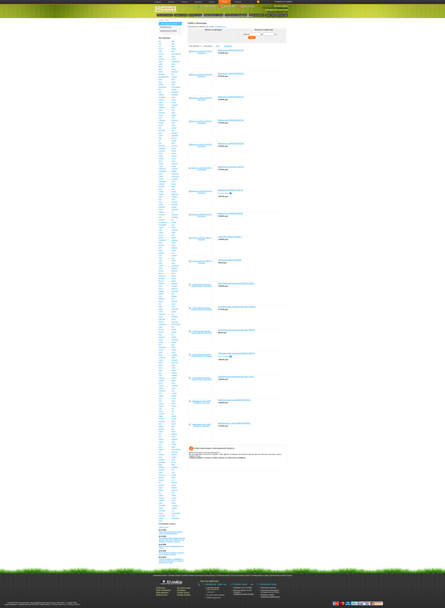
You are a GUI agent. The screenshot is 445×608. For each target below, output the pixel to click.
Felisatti (174, 153)
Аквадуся (174, 454)
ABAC (173, 41)
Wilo (173, 429)
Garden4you (162, 168)
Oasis (160, 306)
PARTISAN (162, 319)
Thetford (161, 403)
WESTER (161, 429)
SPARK (174, 370)
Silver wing (175, 360)
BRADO (161, 84)
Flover (160, 161)
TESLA (173, 398)
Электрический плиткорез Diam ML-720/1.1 (236, 377)
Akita (173, 46)
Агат (160, 452)
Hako (173, 189)
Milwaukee (174, 283)
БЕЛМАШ (161, 459)
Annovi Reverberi (176, 54)
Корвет (174, 477)
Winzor (173, 431)
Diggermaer (162, 120)
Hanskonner (175, 194)
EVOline (174, 150)
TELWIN (174, 395)
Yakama (161, 439)
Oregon (174, 311)
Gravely (161, 179)
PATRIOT (161, 321)
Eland (160, 138)
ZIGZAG (174, 444)
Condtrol (174, 99)
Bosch (173, 79)
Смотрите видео (223, 193)
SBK (173, 344)
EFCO (160, 133)
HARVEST (174, 196)
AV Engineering (176, 61)
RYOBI (161, 342)
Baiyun (161, 66)
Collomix (161, 99)
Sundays (161, 385)
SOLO (160, 367)
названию (228, 46)
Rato (173, 327)
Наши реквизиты (162, 592)
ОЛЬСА (161, 495)
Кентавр (161, 477)
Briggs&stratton (176, 87)
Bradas (174, 82)
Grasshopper (175, 176)
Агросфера (175, 452)
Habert (173, 186)
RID (173, 334)
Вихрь (173, 462)
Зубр (173, 472)
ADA (160, 43)
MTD (160, 296)
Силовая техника (195, 15)
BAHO (173, 64)
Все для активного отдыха (240, 575)
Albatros (174, 48)
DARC (160, 110)
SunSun (161, 388)
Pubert (160, 327)
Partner (174, 319)
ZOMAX (161, 449)
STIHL (173, 383)
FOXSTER (175, 163)
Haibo (160, 189)
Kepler (160, 242)
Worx (160, 436)
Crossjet (174, 102)
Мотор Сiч (174, 490)
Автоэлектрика (176, 449)
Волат (160, 464)
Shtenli (173, 357)
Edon (173, 130)
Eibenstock (175, 133)
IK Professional (163, 222)
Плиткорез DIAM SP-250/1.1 (230, 237)
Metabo (174, 281)
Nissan (161, 301)
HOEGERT (175, 204)
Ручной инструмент (256, 15)
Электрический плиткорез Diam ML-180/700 (236, 330)
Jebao (160, 230)
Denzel (161, 115)
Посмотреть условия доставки (244, 594)
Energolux (174, 145)
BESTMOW (175, 71)
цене (217, 46)
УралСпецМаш (176, 513)
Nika (173, 298)
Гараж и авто (270, 15)
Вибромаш (162, 462)
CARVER (161, 94)
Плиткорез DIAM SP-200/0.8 (230, 260)
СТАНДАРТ (162, 505)
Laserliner (174, 255)
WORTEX (174, 434)
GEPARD (174, 171)
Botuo (160, 82)
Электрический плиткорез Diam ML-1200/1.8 (237, 307)
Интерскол (162, 475)
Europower (162, 150)
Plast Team (175, 321)
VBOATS (174, 416)
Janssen (161, 227)
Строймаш (175, 505)
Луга (173, 480)
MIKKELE (161, 283)
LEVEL (173, 260)
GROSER (161, 184)
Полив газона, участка (278, 575)
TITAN (173, 403)
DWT (173, 122)
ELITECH (174, 138)
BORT (160, 79)
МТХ (160, 492)
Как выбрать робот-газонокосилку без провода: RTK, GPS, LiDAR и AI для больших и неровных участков (172, 539)
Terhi (160, 398)
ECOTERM (162, 130)
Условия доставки (183, 595)
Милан (161, 487)
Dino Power (175, 120)
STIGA (161, 383)
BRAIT (173, 84)
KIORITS (161, 245)
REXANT (174, 332)
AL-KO (161, 48)
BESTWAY (162, 74)
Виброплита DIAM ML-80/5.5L (230, 190)
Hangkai (161, 194)
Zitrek (160, 446)
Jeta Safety (175, 230)
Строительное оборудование (236, 15)
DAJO (173, 107)
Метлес (174, 485)
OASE (173, 304)
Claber (173, 97)
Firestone (161, 158)
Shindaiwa (174, 355)
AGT (160, 46)
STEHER (174, 378)
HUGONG (162, 214)
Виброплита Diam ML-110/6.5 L (231, 167)
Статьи (289, 575)
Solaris (173, 365)
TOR (160, 408)
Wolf (160, 434)
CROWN (161, 105)
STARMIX (174, 375)
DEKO (173, 112)
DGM (160, 117)
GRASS (161, 176)
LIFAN (160, 263)
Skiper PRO (175, 362)
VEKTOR (161, 418)
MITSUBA (174, 286)
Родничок (161, 500)
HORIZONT (175, 209)
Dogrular (161, 122)
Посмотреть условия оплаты (270, 597)
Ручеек (174, 500)
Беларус (174, 457)
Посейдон (162, 498)
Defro (173, 110)
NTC (160, 304)
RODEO (174, 337)
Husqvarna (175, 214)
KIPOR (173, 245)
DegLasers (162, 112)
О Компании (160, 588)
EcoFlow (174, 128)
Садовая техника (180, 15)
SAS (160, 344)
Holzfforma (162, 207)
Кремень (161, 480)
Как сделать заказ (183, 588)
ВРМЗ (173, 464)
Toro (173, 408)
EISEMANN (175, 135)
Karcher (161, 237)
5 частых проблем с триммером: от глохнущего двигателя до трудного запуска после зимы (171, 560)
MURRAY (174, 296)
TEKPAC (161, 395)
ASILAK (174, 59)
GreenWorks (162, 181)
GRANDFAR (175, 173)
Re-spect (161, 329)
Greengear (175, 179)
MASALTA (174, 270)
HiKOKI (161, 204)
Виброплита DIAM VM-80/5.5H (231, 97)
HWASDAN (175, 217)
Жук (173, 469)
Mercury (174, 278)
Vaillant (161, 416)
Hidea (160, 202)
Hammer (174, 191)
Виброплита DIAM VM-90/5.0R (231, 74)
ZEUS (160, 444)
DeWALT (174, 115)
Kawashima (175, 240)
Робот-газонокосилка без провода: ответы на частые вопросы (171, 532)
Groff (173, 181)
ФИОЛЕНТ (162, 515)
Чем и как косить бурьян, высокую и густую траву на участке (171, 553)
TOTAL (161, 411)
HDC (160, 199)
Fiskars (174, 158)
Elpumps (174, 140)
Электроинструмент (164, 15)
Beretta (161, 71)
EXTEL (161, 153)
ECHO (173, 125)
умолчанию (208, 46)
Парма (173, 495)
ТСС (173, 510)
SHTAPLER (162, 357)
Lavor (173, 258)
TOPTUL (174, 406)
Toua (173, 411)
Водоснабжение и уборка (213, 15)
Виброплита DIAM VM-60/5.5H (231, 120)
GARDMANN (162, 171)
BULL (160, 92)
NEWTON (161, 298)
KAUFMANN (162, 240)
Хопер (173, 515)
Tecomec (174, 393)
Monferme (174, 288)
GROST (174, 184)
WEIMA (174, 424)
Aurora (161, 61)
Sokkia (161, 365)
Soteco (173, 367)
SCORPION (162, 347)
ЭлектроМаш (175, 518)
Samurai (174, 342)
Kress (173, 253)
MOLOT (161, 288)
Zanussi (161, 441)
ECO (160, 128)
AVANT (161, 64)
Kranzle (174, 250)
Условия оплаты (183, 592)
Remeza (161, 332)
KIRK (160, 247)
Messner (161, 281)
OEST (173, 306)
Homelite (174, 207)
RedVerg (174, 329)
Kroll (160, 255)
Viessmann (162, 421)
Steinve (174, 380)
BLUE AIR (174, 76)
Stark (160, 375)
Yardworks (175, 439)
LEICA (160, 260)
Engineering (162, 148)
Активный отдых (165, 27)
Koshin (161, 250)
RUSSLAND (175, 339)
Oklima (161, 309)
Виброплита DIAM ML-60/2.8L (230, 213)
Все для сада (282, 15)
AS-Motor (161, 59)
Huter (160, 217)
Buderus (174, 89)
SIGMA (161, 360)
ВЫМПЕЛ (161, 467)
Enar (160, 143)
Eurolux (174, 148)
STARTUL (161, 378)
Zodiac (173, 446)
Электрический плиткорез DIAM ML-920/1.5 (236, 353)
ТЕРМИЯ (174, 508)
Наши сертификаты (163, 590)
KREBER (161, 253)
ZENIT (173, 441)
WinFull (161, 431)
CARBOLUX (175, 92)
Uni (172, 413)
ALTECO (161, 54)
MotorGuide (175, 291)
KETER (174, 242)
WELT (173, 426)
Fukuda (174, 166)
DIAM (167, 20)
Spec (160, 372)
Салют (161, 503)
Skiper (160, 362)
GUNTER (161, 186)
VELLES (174, 418)
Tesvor (173, 401)
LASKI (160, 258)
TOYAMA (161, 413)
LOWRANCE (175, 265)
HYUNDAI (161, 219)
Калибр (174, 475)
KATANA (174, 237)
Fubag (160, 166)
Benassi (174, 69)
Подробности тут (220, 26)
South (160, 370)
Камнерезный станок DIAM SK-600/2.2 (234, 423)
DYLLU (161, 125)
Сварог (174, 503)
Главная (161, 20)
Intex (173, 224)
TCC (160, 393)
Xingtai (173, 436)
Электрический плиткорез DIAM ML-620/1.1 (236, 283)
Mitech (160, 286)
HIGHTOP (174, 202)
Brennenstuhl (162, 87)
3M (160, 41)
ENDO (173, 143)
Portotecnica (162, 324)
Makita (160, 268)
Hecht (173, 199)
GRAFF (161, 173)
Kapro (173, 235)
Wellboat (161, 426)
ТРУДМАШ (162, 510)
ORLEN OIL (162, 314)
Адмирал (161, 454)
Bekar (160, 69)
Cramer (161, 102)
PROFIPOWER (176, 324)
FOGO (173, 161)
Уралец (161, 513)
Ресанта (174, 498)
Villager (174, 421)
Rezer (160, 334)
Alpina (160, 51)
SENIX (160, 355)
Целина (161, 518)
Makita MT (174, 268)
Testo (160, 401)
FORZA (161, 163)
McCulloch (162, 278)
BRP (160, 89)
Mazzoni (174, 276)
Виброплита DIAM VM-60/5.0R (231, 144)
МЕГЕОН (161, 485)
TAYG (173, 390)
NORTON (174, 301)
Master (173, 273)
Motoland (161, 291)
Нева (173, 492)
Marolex (161, 270)
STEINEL (161, 380)
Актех (160, 457)
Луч (160, 482)
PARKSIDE (175, 316)
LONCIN (161, 265)
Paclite (160, 316)
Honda (160, 209)
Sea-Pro (161, 350)
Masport (161, 273)
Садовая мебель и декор (260, 575)
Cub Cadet (175, 105)
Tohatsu (161, 406)
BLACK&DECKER (164, 76)
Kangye (161, 235)
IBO (173, 219)
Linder (173, 263)
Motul (173, 293)
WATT (160, 424)
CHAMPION (162, 97)
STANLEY (174, 372)
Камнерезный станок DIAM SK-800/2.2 (234, 400)
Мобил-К (161, 490)
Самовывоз (181, 590)
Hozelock (161, 212)
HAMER (161, 191)
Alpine (173, 51)
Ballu (173, 66)
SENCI (173, 352)
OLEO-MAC (175, 309)
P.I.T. (173, 314)
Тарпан (161, 508)
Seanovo (174, 350)
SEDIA (160, 352)
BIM (173, 74)
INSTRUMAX (162, 224)
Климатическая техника (168, 31)
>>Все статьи (163, 527)
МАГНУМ (174, 482)
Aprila (160, 56)
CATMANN (175, 94)
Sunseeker (175, 385)
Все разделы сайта (169, 24)
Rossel (161, 339)
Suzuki (173, 388)
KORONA (174, 247)
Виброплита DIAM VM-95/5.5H (231, 50)
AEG (173, 43)
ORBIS (161, 311)
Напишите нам (161, 595)
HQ (172, 212)
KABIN (173, 232)
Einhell (160, 135)
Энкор (160, 520)
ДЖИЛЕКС (175, 467)
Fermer (161, 156)
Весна (173, 459)
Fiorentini (174, 156)
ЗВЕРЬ (161, 472)
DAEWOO (162, 107)
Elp (160, 140)
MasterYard (162, 276)
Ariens (173, 56)
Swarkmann (162, 390)
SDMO (173, 347)
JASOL (174, 227)
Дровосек (161, 469)
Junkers (161, 232)
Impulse (174, 222)
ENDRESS (162, 145)
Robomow (161, 337)
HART (160, 196)
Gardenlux (174, 168)
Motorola (161, 293)
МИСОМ (174, 487)
